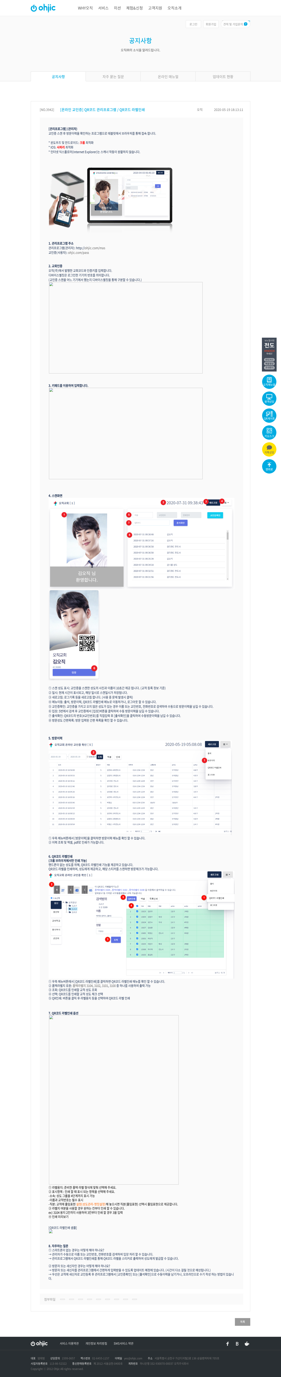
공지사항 (58, 76)
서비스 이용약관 (69, 1343)
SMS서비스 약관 (123, 1343)
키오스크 (269, 436)
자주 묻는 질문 (113, 76)
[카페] (247, 1344)
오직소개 (175, 8)
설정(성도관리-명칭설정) (91, 1204)
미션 (117, 8)
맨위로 (269, 469)
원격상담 (269, 402)
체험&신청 (134, 8)
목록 (242, 1322)
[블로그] (237, 1344)
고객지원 (155, 8)
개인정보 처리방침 (96, 1343)
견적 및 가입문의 (233, 24)
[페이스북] (227, 1344)
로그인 (193, 24)
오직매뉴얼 (269, 385)
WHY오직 (85, 8)
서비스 (103, 8)
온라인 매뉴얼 (168, 76)
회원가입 (211, 24)
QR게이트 (269, 419)
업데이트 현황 (223, 76)
